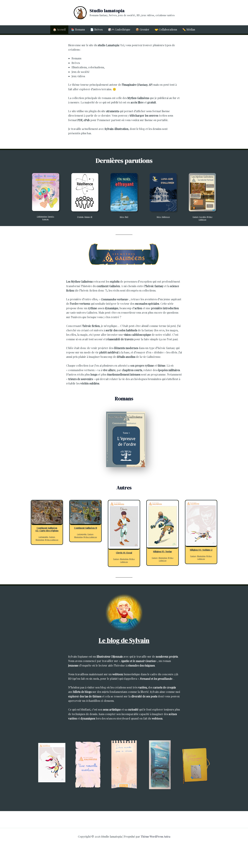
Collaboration (42, 216)
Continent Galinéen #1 (85, 528)
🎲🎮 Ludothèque (119, 29)
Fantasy (196, 217)
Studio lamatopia (107, 11)
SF (91, 217)
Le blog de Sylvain (124, 640)
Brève (122, 217)
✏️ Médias (188, 29)
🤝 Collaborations (166, 29)
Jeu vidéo (202, 217)
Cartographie (43, 537)
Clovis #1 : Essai (124, 552)
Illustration (40, 539)
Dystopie (80, 217)
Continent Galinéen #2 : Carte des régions (47, 529)
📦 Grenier (142, 29)
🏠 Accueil (59, 29)
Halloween (166, 217)
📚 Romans (78, 29)
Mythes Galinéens (51, 539)
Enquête (51, 216)
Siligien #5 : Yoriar (162, 551)
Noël (126, 217)
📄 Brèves (96, 29)
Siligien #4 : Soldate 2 (201, 550)
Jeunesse (45, 219)
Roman (87, 217)
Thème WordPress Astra (155, 836)
